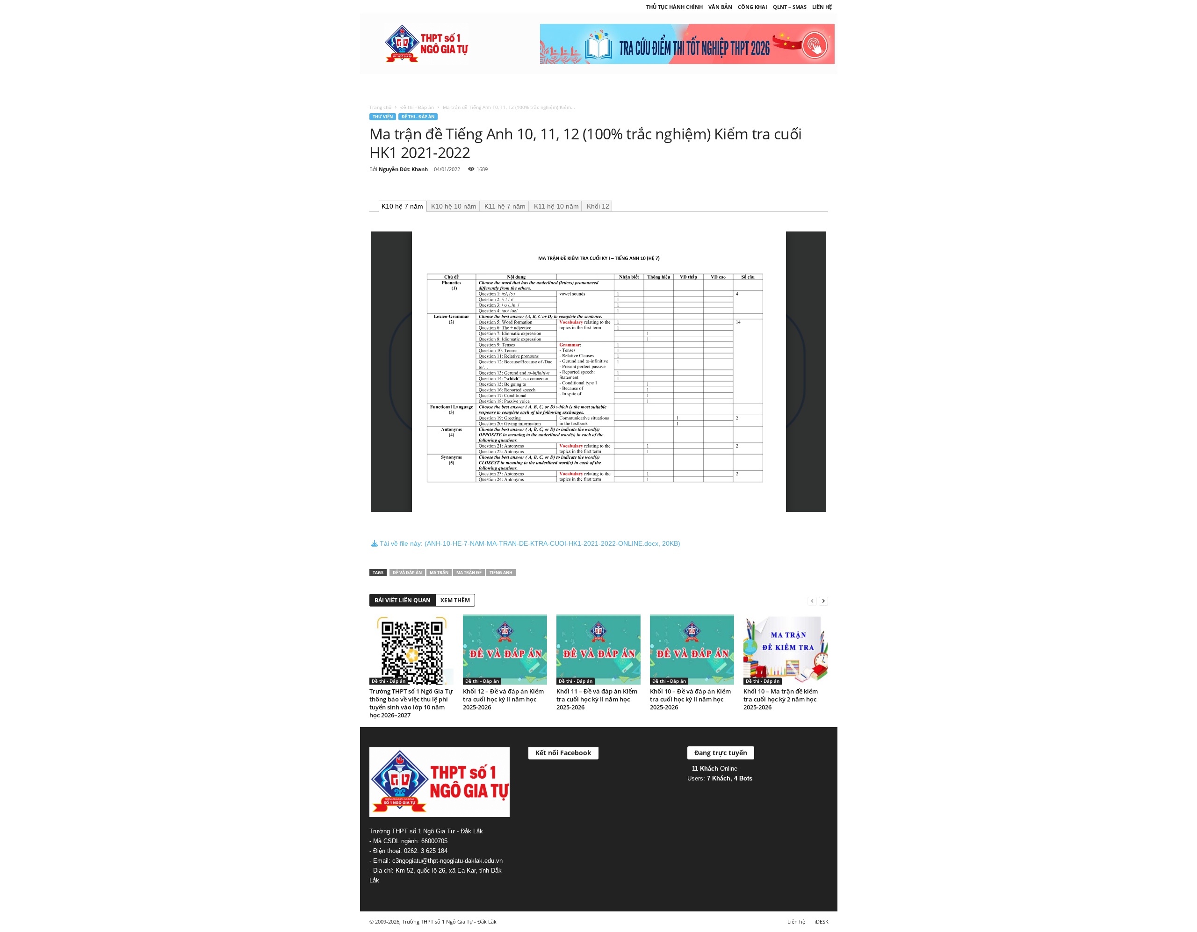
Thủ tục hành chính (674, 6)
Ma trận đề (469, 573)
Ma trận (439, 573)
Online (714, 768)
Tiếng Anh (501, 573)
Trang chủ (380, 107)
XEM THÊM (455, 600)
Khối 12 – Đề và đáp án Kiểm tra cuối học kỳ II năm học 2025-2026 (503, 699)
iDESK (822, 921)
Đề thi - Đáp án (417, 107)
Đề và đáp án (407, 573)
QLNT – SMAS (790, 6)
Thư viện (383, 117)
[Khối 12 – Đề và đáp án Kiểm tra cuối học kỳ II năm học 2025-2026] (505, 649)
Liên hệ (822, 6)
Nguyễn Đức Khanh (403, 169)
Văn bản (720, 6)
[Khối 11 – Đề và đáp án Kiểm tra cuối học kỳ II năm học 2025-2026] (598, 649)
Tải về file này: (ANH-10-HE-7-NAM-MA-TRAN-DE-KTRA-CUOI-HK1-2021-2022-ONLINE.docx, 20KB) (529, 543)
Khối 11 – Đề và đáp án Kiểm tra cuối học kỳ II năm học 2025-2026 (596, 699)
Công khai (752, 6)
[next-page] (823, 601)
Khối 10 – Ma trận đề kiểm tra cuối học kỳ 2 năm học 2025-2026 (780, 699)
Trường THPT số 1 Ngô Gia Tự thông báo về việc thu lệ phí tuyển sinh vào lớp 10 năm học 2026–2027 (411, 703)
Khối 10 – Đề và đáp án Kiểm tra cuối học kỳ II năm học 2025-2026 (690, 699)
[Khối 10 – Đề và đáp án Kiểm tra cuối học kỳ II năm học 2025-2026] (692, 649)
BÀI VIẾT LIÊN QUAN (403, 600)
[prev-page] (812, 601)
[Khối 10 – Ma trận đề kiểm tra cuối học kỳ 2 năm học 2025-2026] (785, 649)
